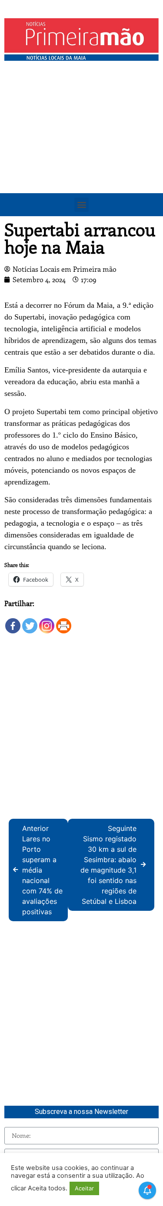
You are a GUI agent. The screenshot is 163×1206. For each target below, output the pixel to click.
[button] (81, 205)
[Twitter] (29, 621)
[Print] (63, 621)
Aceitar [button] (84, 1188)
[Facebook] (12, 621)
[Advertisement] (81, 150)
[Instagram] (46, 621)
